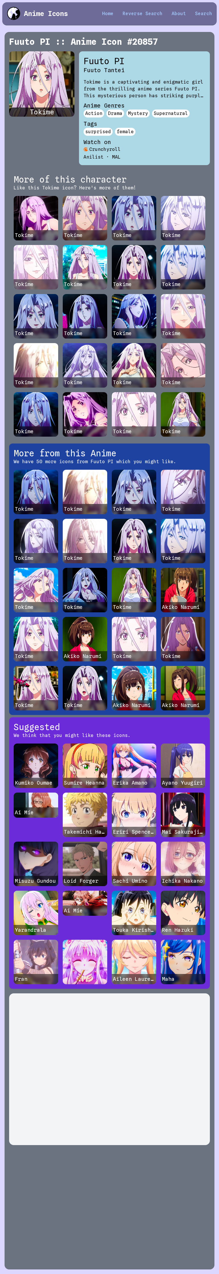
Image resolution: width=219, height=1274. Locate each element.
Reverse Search (143, 13)
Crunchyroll (105, 149)
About (179, 13)
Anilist (94, 157)
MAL (116, 157)
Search (203, 13)
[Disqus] (109, 1069)
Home (107, 13)
